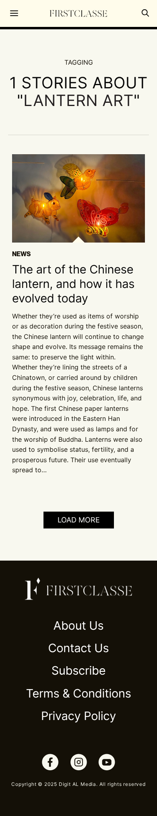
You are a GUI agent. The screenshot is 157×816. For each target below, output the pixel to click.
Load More (79, 520)
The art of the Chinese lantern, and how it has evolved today (73, 284)
